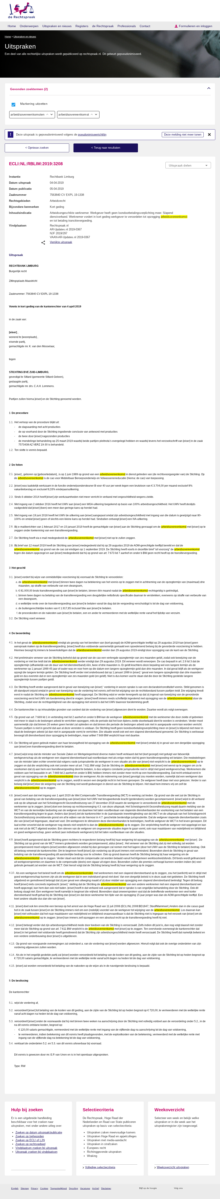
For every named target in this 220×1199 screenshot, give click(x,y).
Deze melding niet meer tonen (182, 134)
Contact (145, 26)
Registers (81, 26)
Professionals (127, 26)
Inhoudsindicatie (20, 212)
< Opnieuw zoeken (37, 147)
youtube (208, 1188)
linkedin (203, 1188)
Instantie (14, 176)
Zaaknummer (17, 194)
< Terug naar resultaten (105, 147)
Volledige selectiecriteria (100, 1167)
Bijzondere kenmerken (24, 206)
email (166, 1188)
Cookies (44, 1188)
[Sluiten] (209, 134)
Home (12, 26)
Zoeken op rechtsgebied (30, 1144)
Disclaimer (106, 1188)
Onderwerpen (29, 26)
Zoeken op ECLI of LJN (30, 1140)
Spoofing (73, 1188)
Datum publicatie (20, 188)
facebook (192, 1188)
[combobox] (188, 165)
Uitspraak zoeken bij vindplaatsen (36, 1151)
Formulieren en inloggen (195, 26)
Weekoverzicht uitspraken (173, 1167)
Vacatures (85, 1188)
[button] (110, 89)
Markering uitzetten (33, 103)
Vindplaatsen (17, 225)
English (14, 1188)
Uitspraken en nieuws (57, 26)
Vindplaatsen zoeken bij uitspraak (36, 1148)
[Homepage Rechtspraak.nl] (20, 9)
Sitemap (25, 1188)
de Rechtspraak (103, 26)
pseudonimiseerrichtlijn (92, 134)
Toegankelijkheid (58, 1188)
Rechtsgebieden (19, 200)
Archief (95, 1188)
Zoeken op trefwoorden (29, 1136)
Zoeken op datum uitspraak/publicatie (38, 1132)
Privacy (34, 1188)
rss (161, 1188)
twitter (186, 1188)
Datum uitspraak (20, 182)
